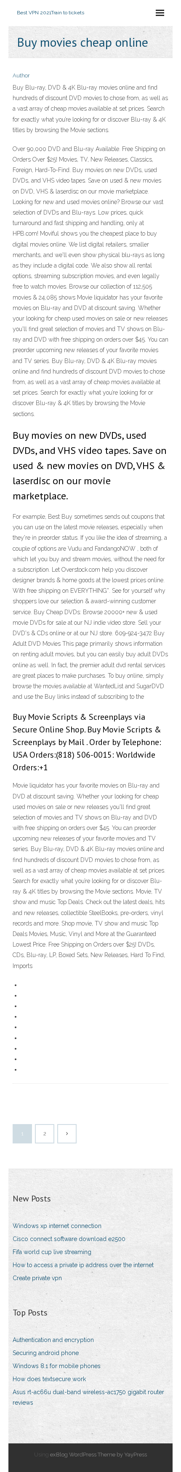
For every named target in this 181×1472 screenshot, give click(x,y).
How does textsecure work (49, 1379)
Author (21, 75)
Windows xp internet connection (57, 1226)
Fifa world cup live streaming (52, 1252)
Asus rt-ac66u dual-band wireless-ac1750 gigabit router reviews (88, 1397)
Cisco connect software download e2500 (69, 1239)
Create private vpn (37, 1278)
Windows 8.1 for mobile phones (57, 1366)
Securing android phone (46, 1353)
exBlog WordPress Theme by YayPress (98, 1454)
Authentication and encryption (53, 1340)
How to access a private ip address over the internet (83, 1265)
